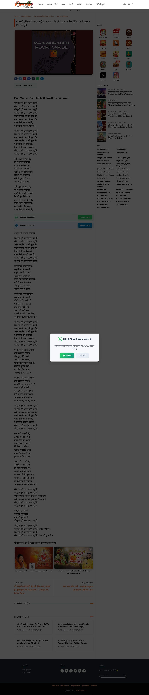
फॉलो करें (68, 355)
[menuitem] (40, 4)
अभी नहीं (82, 355)
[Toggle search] (133, 4)
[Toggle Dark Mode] (129, 4)
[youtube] (124, 4)
